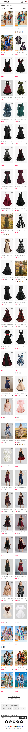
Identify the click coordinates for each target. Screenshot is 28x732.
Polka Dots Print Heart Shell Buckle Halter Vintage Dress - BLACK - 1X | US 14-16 (21, 230)
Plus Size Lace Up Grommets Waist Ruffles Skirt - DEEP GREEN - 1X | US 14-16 (21, 277)
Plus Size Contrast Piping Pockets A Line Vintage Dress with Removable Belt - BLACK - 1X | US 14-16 (7, 346)
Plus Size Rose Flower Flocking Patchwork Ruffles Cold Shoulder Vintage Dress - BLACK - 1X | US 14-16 (7, 186)
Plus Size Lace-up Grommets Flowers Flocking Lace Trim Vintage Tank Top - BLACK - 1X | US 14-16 (7, 75)
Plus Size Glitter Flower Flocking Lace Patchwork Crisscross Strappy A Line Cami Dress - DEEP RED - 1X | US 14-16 (7, 324)
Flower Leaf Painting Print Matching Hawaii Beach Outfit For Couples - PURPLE (7, 643)
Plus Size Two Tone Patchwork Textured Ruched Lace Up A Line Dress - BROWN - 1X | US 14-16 (7, 255)
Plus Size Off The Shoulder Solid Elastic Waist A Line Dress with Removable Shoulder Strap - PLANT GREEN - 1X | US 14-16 (7, 230)
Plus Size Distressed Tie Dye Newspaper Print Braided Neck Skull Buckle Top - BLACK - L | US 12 (21, 598)
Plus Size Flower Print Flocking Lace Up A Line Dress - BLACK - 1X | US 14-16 (21, 255)
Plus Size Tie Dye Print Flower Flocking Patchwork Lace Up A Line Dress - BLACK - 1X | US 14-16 (21, 208)
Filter (23, 8)
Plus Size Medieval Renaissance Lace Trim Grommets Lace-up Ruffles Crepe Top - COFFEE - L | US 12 (7, 620)
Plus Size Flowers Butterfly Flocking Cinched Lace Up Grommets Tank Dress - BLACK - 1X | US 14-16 (21, 346)
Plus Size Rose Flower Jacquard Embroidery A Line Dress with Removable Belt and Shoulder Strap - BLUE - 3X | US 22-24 (7, 393)
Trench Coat (5, 705)
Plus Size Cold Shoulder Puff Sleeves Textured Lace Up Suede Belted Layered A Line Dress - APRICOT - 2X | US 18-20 (21, 440)
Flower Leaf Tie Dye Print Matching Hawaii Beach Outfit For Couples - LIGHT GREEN (7, 690)
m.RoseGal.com (8, 2)
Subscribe (23, 718)
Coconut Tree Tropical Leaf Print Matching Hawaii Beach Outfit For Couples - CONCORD (21, 643)
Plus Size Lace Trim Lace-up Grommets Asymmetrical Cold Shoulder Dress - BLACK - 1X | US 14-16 (21, 141)
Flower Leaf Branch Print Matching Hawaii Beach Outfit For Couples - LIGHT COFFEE (7, 28)
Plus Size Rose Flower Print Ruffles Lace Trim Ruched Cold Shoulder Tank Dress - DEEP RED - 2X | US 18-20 (21, 509)
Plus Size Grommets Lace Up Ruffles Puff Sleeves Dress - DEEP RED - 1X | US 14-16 (7, 97)
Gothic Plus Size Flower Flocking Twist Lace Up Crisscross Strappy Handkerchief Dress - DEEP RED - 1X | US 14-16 (21, 531)
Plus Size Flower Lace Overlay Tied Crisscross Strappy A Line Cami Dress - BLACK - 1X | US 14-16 (21, 164)
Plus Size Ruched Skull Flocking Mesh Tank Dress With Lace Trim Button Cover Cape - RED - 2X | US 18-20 (7, 531)
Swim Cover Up (14, 705)
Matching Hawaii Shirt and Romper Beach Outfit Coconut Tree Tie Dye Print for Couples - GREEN (21, 28)
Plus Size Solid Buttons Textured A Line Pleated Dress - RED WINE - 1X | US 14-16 (7, 208)
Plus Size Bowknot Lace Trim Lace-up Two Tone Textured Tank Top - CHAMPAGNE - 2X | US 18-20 (21, 393)
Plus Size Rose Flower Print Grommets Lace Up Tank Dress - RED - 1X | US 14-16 (21, 324)
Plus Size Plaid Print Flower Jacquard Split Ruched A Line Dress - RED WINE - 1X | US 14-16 (21, 186)
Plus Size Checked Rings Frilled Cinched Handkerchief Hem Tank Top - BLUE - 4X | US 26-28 (21, 369)
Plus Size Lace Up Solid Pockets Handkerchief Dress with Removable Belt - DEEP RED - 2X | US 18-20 (21, 576)
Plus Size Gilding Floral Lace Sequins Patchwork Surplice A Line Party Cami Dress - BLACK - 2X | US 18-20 (7, 576)
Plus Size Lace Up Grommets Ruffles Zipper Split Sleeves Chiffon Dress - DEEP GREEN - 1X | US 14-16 (21, 119)
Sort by (11, 8)
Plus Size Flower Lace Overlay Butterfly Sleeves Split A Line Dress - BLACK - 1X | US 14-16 (7, 302)
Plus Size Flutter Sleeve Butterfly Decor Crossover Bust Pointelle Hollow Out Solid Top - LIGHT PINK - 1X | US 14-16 (7, 415)
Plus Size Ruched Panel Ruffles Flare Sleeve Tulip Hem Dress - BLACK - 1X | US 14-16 (7, 141)
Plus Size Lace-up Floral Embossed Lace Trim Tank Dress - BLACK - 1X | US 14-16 (7, 277)
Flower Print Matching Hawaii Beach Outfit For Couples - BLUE (7, 52)
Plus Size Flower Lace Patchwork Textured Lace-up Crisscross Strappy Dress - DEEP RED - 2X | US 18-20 (7, 487)
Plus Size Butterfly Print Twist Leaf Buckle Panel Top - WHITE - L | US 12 (7, 465)
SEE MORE (14, 698)
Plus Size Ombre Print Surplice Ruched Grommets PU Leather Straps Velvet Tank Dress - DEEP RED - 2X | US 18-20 (21, 465)
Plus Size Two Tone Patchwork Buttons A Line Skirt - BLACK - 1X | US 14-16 (7, 369)
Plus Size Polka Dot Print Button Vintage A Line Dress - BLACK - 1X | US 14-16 (21, 75)
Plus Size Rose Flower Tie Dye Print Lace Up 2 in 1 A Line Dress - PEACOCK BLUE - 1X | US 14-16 (7, 119)
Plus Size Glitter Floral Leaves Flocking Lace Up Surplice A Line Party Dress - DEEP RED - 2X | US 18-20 (21, 554)
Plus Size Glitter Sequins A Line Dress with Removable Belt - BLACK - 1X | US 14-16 (21, 302)
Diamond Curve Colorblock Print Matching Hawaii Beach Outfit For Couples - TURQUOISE (7, 667)
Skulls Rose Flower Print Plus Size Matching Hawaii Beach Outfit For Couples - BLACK (21, 52)
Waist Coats (16, 708)
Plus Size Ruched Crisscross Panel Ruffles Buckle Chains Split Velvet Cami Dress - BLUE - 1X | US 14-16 (21, 487)
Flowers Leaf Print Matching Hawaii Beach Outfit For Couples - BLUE (21, 690)
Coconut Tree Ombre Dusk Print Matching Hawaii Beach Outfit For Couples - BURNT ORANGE (21, 667)
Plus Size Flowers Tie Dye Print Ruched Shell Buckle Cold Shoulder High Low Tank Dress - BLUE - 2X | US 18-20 (7, 440)
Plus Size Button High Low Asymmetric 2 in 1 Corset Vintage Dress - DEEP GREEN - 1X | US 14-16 (21, 97)
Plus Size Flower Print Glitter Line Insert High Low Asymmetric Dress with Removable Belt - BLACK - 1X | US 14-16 (7, 164)
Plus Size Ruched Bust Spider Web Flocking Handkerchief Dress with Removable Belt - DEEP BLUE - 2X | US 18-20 (7, 554)
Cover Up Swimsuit (6, 708)
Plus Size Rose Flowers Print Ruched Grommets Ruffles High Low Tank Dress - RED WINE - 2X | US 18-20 (7, 509)
